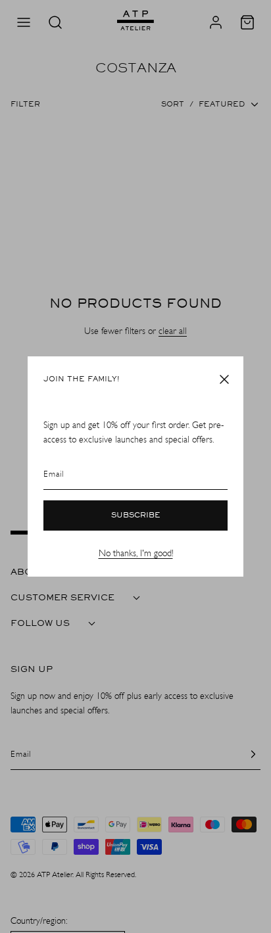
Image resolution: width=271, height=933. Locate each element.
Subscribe (135, 515)
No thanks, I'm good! (136, 553)
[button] (224, 379)
